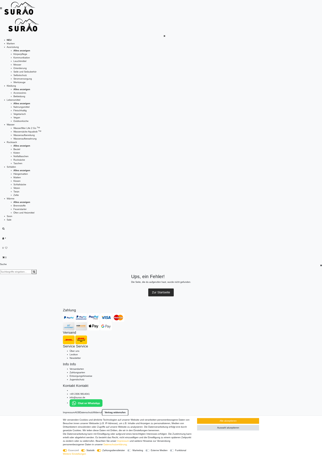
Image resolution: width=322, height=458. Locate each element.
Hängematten (20, 174)
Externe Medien (159, 450)
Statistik (90, 450)
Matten (17, 177)
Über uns (74, 351)
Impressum (69, 412)
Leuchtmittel (19, 61)
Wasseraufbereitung (24, 135)
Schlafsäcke (19, 184)
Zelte (16, 195)
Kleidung (11, 85)
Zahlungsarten (77, 372)
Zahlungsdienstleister (113, 450)
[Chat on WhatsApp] (86, 402)
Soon (9, 216)
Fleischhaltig (20, 110)
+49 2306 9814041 (80, 394)
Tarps (16, 191)
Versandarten (77, 369)
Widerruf (97, 412)
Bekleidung (19, 96)
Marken (11, 43)
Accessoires (19, 92)
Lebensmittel (13, 100)
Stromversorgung (22, 78)
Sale (9, 219)
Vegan (16, 117)
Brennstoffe (19, 205)
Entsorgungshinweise (81, 376)
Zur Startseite (161, 292)
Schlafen (11, 166)
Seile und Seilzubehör (25, 71)
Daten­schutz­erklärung (115, 444)
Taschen (17, 163)
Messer (17, 64)
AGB (77, 412)
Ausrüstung (13, 47)
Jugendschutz (77, 379)
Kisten (16, 152)
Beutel (16, 149)
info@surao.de (77, 397)
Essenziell (73, 450)
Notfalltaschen (21, 156)
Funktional (180, 450)
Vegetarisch (19, 114)
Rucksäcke (19, 159)
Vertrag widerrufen (115, 412)
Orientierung (20, 68)
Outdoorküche (21, 121)
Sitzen (16, 188)
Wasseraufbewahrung (25, 138)
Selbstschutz (20, 75)
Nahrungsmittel (21, 107)
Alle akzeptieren (228, 420)
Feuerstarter (20, 209)
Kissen (16, 181)
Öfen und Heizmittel (23, 212)
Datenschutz (86, 412)
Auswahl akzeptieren (228, 427)
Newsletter (75, 358)
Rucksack (12, 142)
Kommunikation (21, 57)
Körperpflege (20, 54)
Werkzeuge (19, 82)
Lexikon (74, 354)
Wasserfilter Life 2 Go (26, 128)
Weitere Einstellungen (74, 453)
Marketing (137, 450)
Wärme (10, 198)
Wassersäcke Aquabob (27, 131)
